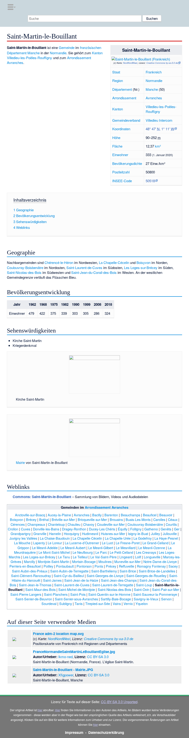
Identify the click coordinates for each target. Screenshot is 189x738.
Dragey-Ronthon (74, 528)
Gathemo (151, 528)
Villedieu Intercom (159, 120)
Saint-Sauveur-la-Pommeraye (155, 594)
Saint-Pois (78, 594)
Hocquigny (71, 533)
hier (40, 710)
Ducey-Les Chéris (102, 528)
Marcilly (29, 561)
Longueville (152, 556)
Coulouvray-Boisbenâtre (25, 267)
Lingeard (125, 556)
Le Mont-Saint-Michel (54, 552)
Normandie (154, 80)
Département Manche (23, 52)
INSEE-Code (122, 180)
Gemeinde (66, 47)
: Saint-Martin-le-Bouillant (42, 496)
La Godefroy (142, 538)
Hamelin (55, 533)
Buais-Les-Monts (138, 519)
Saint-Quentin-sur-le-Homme (109, 594)
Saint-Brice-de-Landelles (157, 571)
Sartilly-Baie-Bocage (116, 598)
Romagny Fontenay (151, 566)
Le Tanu (64, 556)
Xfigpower (65, 674)
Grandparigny (21, 533)
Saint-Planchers (56, 594)
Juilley (155, 533)
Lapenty (39, 542)
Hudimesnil (90, 533)
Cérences (18, 524)
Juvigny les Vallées (23, 538)
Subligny (65, 603)
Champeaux (36, 524)
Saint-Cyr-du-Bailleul (69, 575)
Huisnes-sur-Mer (113, 533)
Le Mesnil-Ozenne (151, 547)
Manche (152, 89)
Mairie (20, 462)
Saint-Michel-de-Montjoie (76, 589)
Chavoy (88, 524)
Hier (57, 710)
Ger (177, 528)
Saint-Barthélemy (104, 571)
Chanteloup (56, 524)
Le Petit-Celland (121, 552)
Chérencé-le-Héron (58, 262)
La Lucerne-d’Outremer (82, 542)
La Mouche (22, 542)
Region (117, 80)
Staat (116, 72)
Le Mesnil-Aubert (73, 547)
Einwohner (120, 154)
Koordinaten (121, 128)
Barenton (111, 514)
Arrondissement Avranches (106, 507)
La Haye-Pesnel (166, 538)
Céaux (172, 519)
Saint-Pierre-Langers (25, 594)
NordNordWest (130, 62)
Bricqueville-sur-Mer (92, 519)
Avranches (154, 97)
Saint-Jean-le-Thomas (35, 584)
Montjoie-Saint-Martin (53, 561)
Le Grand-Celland (155, 542)
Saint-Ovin (141, 589)
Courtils (171, 524)
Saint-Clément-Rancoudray (31, 575)
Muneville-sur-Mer (127, 561)
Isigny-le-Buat (138, 533)
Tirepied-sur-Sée (97, 603)
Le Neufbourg (83, 552)
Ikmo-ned (65, 656)
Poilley (48, 566)
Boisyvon (143, 262)
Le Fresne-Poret (128, 542)
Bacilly (97, 514)
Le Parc (101, 552)
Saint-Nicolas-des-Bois (24, 272)
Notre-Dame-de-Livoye (160, 561)
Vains (117, 603)
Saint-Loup (144, 584)
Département (122, 89)
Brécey (31, 519)
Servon (166, 598)
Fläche (117, 146)
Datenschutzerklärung (106, 732)
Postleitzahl (121, 171)
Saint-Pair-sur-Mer (165, 589)
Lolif (138, 556)
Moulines (105, 561)
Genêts (166, 528)
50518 (150, 180)
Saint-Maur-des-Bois (40, 589)
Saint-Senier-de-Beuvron (33, 598)
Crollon (13, 528)
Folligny (136, 528)
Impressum (74, 732)
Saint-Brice (128, 571)
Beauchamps (130, 514)
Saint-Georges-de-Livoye (105, 575)
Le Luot (107, 542)
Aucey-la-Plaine (59, 514)
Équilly (122, 528)
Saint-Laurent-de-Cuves (84, 267)
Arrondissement (124, 97)
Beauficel (150, 514)
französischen (90, 47)
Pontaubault (65, 566)
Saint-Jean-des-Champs (119, 580)
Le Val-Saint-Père (103, 556)
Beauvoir (165, 514)
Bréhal (44, 519)
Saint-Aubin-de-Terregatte (69, 571)
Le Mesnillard (126, 547)
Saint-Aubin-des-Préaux (29, 571)
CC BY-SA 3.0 (98, 656)
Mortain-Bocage (84, 561)
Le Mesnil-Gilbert (100, 547)
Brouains (116, 519)
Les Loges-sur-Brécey (140, 267)
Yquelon (142, 603)
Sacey (173, 566)
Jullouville (170, 533)
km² (158, 146)
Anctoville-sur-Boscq (30, 514)
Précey (111, 566)
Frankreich (154, 72)
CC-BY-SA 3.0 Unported (119, 701)
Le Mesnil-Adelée (45, 547)
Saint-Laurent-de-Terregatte (112, 584)
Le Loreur (55, 542)
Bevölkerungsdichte (127, 163)
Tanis (79, 603)
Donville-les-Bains (46, 528)
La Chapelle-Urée (118, 538)
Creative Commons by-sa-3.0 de (162, 62)
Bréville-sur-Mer (63, 519)
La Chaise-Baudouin (55, 538)
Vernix (128, 603)
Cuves (25, 528)
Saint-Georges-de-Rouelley (146, 575)
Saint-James (52, 580)
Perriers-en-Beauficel (25, 566)
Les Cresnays (146, 552)
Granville (39, 533)
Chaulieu (74, 524)
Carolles (159, 519)
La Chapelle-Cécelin (114, 262)
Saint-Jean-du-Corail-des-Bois (94, 272)
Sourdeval (48, 603)
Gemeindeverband (126, 120)
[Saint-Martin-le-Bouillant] (132, 58)
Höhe (116, 137)
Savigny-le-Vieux (146, 598)
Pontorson (84, 566)
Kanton (117, 108)
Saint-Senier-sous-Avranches (76, 598)
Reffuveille (126, 566)
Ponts (98, 566)
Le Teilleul (80, 556)
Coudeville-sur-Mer (111, 524)
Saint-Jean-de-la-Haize (81, 580)
